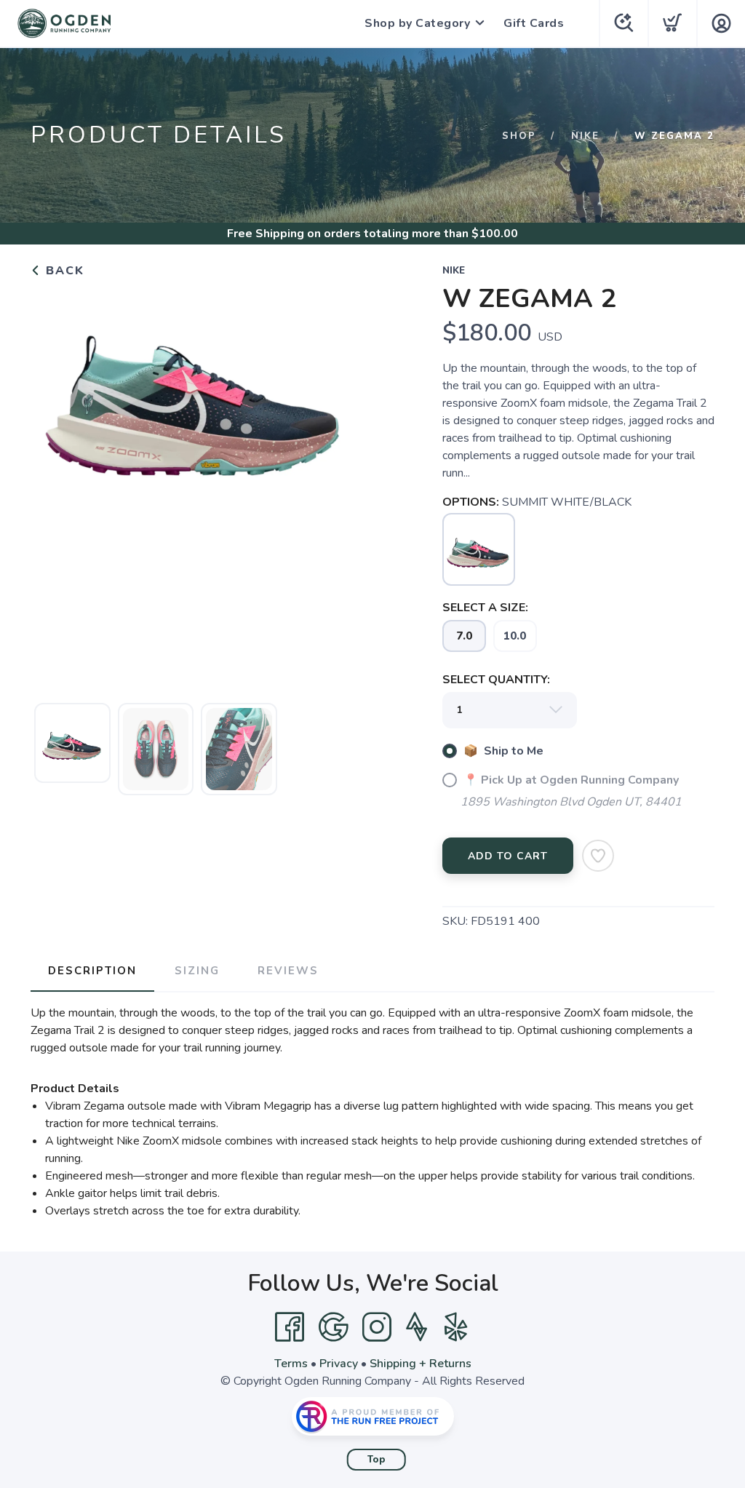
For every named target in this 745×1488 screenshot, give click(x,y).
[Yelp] (456, 1327)
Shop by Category (417, 23)
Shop (519, 136)
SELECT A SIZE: (485, 608)
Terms (291, 1364)
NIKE (585, 136)
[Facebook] (289, 1327)
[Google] (333, 1327)
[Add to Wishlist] (598, 856)
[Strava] (416, 1327)
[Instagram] (377, 1327)
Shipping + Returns (420, 1364)
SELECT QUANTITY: (496, 680)
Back (62, 271)
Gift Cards (533, 23)
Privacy (338, 1364)
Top (376, 1459)
